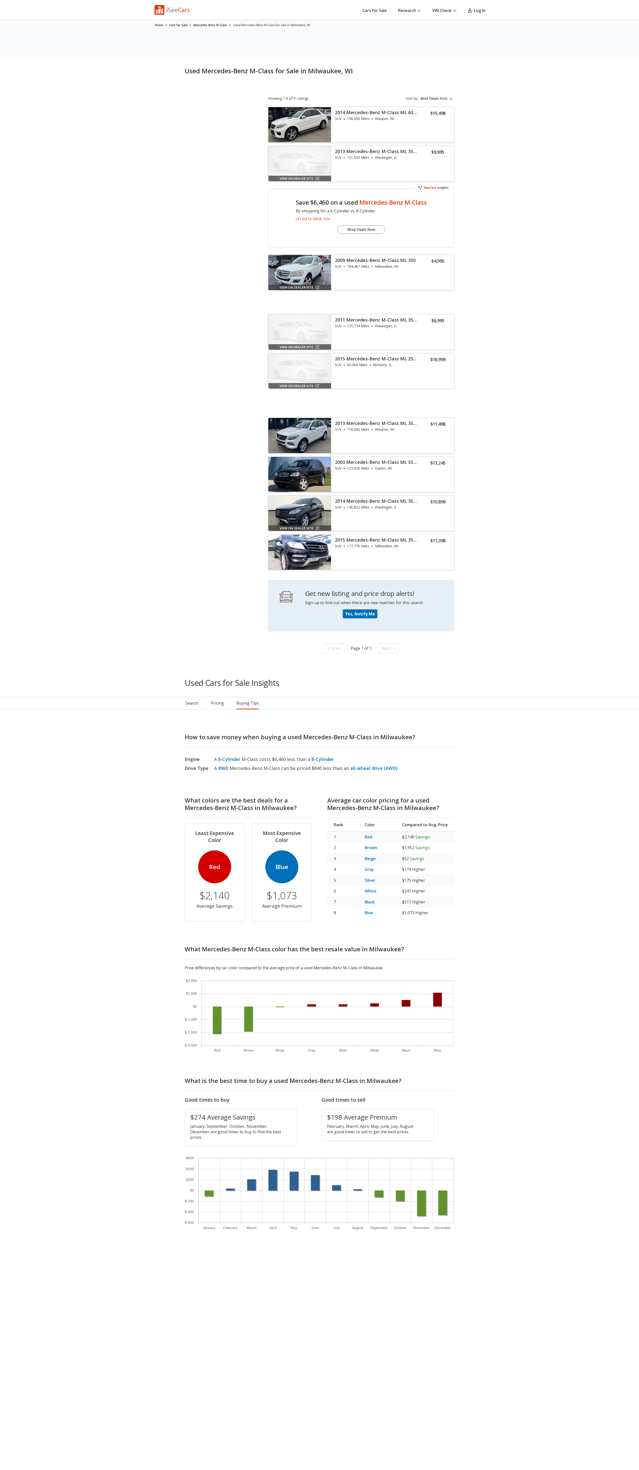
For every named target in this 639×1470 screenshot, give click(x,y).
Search (191, 703)
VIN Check (442, 10)
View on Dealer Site (296, 178)
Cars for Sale (374, 10)
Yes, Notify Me (360, 614)
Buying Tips (247, 703)
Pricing (217, 703)
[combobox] (437, 98)
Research (407, 10)
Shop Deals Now (361, 229)
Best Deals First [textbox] (434, 98)
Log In (478, 10)
